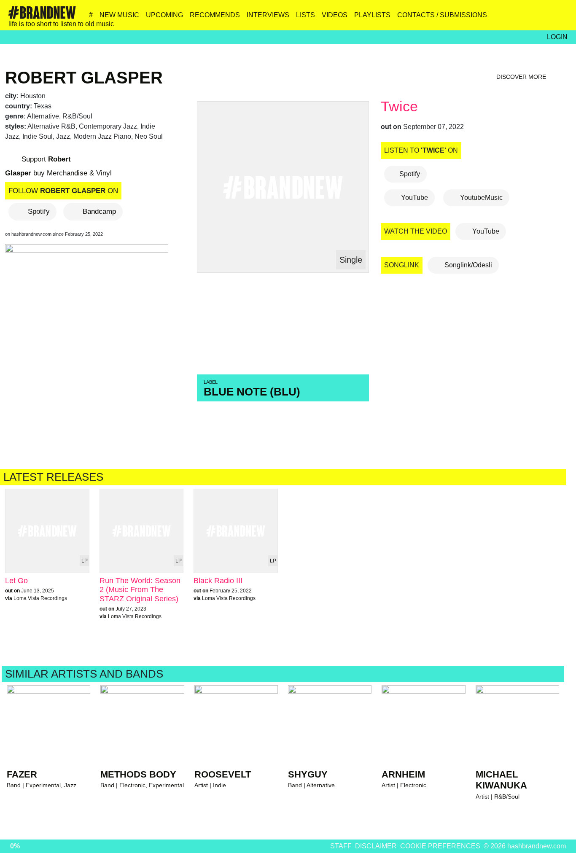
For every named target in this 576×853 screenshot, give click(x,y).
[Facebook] (524, 18)
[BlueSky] (505, 18)
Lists (305, 15)
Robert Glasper (84, 77)
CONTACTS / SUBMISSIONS (442, 15)
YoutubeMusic (480, 197)
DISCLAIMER (376, 846)
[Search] (560, 18)
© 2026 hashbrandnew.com (525, 846)
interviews (268, 15)
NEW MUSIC (119, 15)
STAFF (341, 846)
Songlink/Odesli (467, 265)
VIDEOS (334, 15)
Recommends (215, 15)
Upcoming (164, 15)
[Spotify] (542, 18)
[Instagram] (487, 18)
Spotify (39, 211)
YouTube (413, 197)
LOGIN (557, 36)
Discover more (522, 76)
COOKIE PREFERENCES (440, 846)
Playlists (372, 15)
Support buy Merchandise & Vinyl (58, 166)
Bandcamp (99, 211)
